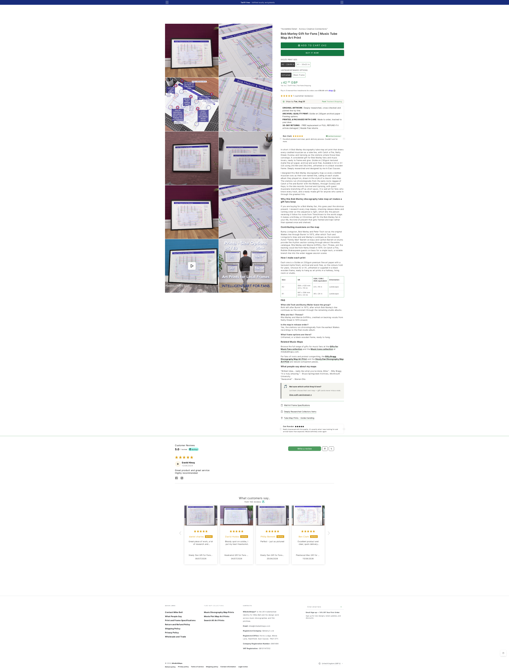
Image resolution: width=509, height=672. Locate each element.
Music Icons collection (322, 349)
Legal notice (243, 667)
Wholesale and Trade (175, 637)
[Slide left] (167, 2)
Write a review (304, 448)
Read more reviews (254, 572)
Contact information (228, 667)
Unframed (286, 75)
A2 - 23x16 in (288, 65)
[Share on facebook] (176, 478)
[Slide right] (342, 2)
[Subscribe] (341, 607)
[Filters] (325, 448)
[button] (287, 96)
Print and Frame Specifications (180, 620)
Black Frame (300, 75)
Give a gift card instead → (300, 395)
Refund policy (170, 667)
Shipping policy (212, 667)
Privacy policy (183, 667)
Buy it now (312, 53)
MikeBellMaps (177, 663)
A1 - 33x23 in (304, 65)
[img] (201, 531)
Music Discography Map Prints (219, 612)
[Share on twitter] (181, 478)
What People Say (173, 616)
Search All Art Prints (214, 620)
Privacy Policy (172, 632)
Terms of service (197, 667)
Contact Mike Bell (174, 612)
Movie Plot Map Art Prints (216, 616)
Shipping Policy (172, 628)
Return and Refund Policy (177, 624)
